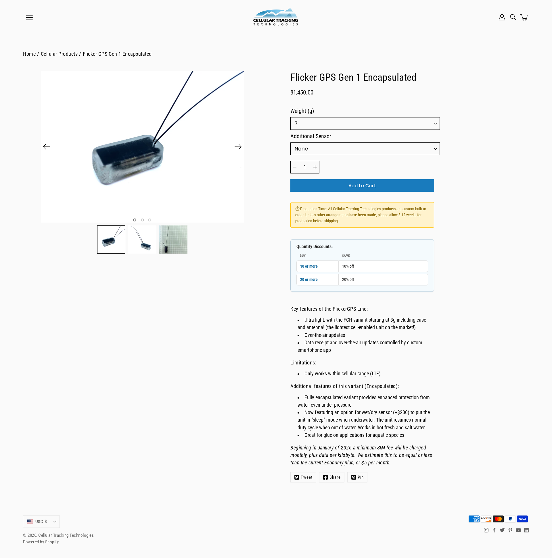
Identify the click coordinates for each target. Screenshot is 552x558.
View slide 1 (134, 220)
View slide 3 (149, 220)
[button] (513, 17)
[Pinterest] (510, 530)
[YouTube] (518, 530)
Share (335, 477)
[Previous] (46, 146)
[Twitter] (502, 530)
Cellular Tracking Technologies (66, 535)
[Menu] (29, 17)
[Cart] (524, 17)
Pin (361, 477)
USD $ (41, 521)
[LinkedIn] (526, 530)
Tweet (307, 477)
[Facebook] (494, 530)
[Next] (238, 146)
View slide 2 (142, 220)
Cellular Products (59, 54)
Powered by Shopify (41, 542)
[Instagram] (486, 530)
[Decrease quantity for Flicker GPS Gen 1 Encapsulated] (294, 167)
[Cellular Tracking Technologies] (276, 17)
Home (29, 54)
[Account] (502, 17)
